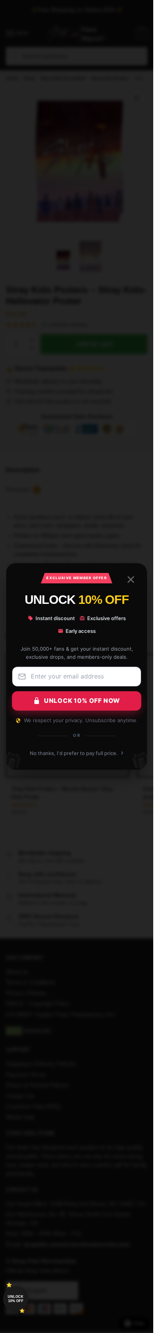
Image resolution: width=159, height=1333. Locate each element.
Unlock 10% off (16, 1299)
